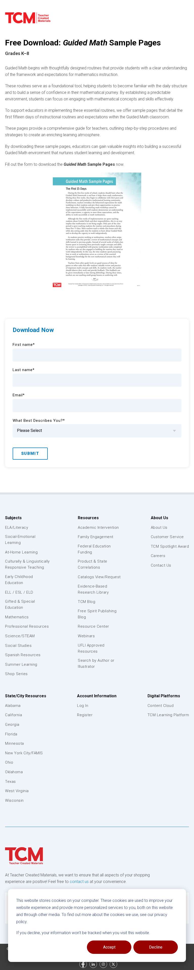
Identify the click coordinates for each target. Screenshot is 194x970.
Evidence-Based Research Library (93, 589)
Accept (109, 947)
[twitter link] (113, 964)
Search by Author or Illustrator (96, 663)
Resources (88, 517)
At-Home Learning (21, 552)
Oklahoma (14, 772)
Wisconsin (14, 800)
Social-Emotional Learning (20, 539)
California (13, 715)
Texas (10, 781)
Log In (82, 705)
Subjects (13, 517)
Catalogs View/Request (99, 577)
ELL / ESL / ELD (19, 592)
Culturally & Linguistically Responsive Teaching (27, 564)
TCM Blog (86, 601)
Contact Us (161, 565)
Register (84, 715)
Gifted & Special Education (20, 604)
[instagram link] (103, 964)
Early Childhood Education (19, 579)
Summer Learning (21, 664)
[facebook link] (83, 964)
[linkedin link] (93, 964)
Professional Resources (27, 626)
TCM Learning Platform (168, 715)
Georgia (12, 724)
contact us (79, 881)
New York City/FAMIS (24, 753)
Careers (158, 555)
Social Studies (18, 645)
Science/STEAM (20, 636)
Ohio (9, 762)
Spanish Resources (23, 655)
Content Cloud (161, 705)
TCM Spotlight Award (170, 546)
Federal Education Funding (94, 549)
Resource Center (93, 626)
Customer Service (167, 537)
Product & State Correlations (92, 564)
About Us (159, 517)
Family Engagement (95, 537)
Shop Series (16, 674)
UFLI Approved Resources (91, 648)
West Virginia (17, 791)
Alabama (13, 705)
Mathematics (17, 617)
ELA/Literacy (16, 527)
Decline (155, 947)
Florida (11, 734)
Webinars (86, 636)
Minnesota (14, 743)
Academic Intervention (98, 527)
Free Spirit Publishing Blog (97, 614)
